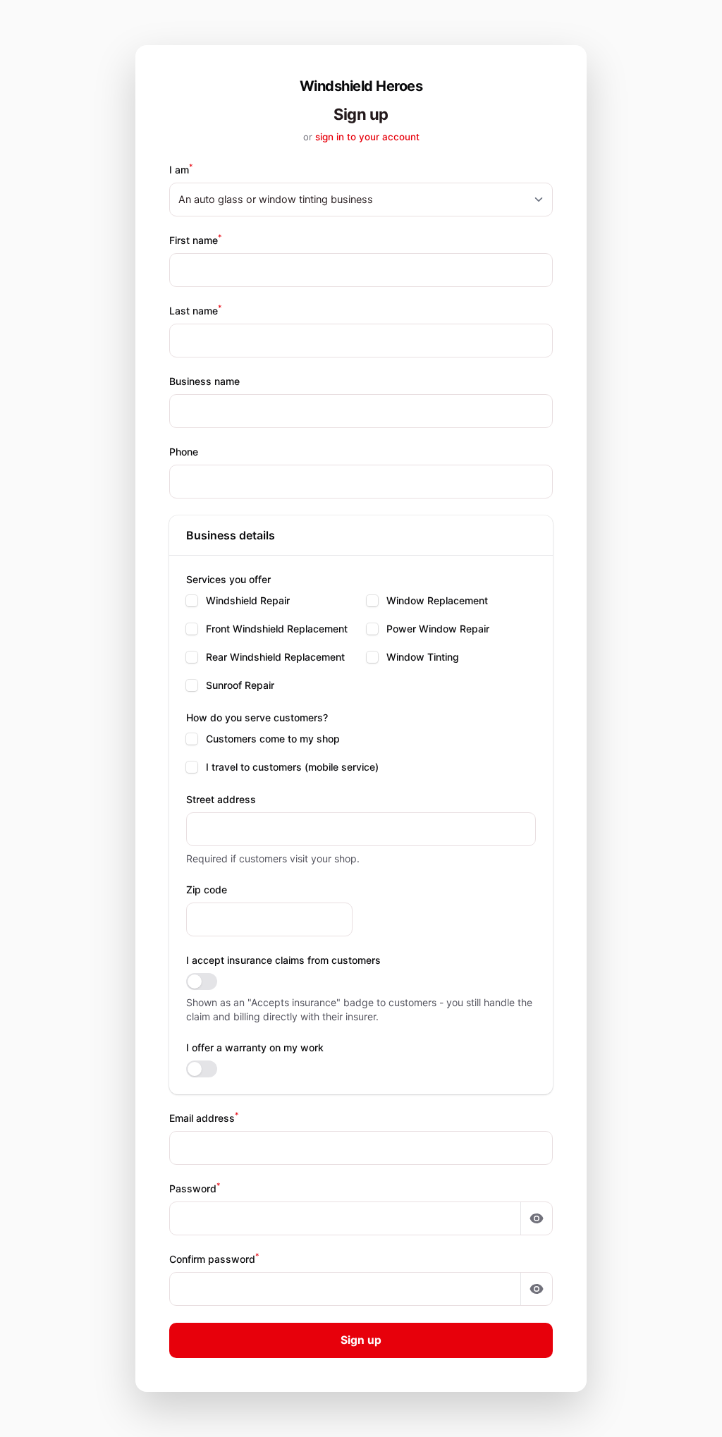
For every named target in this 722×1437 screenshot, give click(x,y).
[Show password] (536, 1218)
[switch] (201, 981)
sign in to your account (367, 136)
